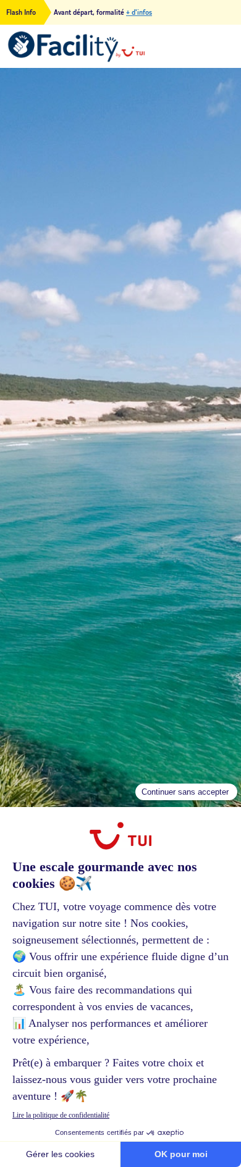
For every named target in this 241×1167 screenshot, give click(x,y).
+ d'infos (139, 12)
